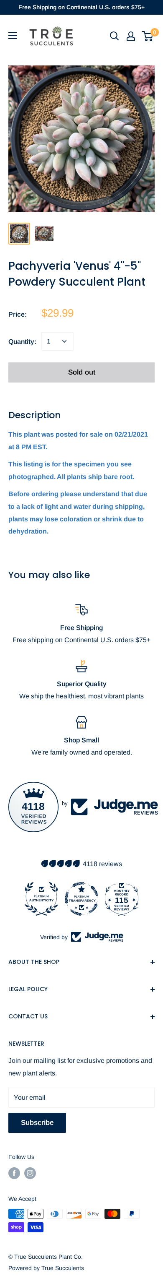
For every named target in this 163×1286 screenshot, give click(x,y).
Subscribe (37, 1123)
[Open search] (114, 36)
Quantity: (22, 341)
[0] (148, 36)
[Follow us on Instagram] (30, 1173)
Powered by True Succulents (46, 1268)
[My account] (131, 36)
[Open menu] (12, 35)
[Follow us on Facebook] (14, 1173)
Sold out (81, 372)
